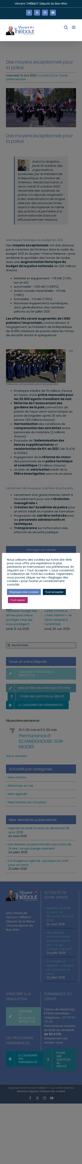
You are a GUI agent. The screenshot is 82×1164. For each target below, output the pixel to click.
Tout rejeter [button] (17, 600)
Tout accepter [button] (54, 592)
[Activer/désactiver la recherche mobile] (66, 27)
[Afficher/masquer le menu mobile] (74, 27)
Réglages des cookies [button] (23, 592)
